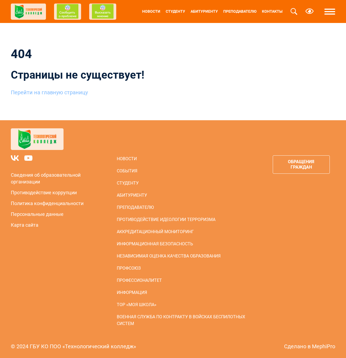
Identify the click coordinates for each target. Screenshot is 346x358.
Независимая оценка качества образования (169, 256)
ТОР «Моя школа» (137, 304)
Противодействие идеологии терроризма (166, 219)
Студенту (175, 11)
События (127, 170)
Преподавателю (240, 11)
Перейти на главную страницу (49, 92)
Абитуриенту (204, 11)
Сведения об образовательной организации (46, 178)
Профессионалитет (139, 280)
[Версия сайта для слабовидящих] (309, 12)
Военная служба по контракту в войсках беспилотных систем (181, 320)
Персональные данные (37, 214)
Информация (132, 292)
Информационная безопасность (155, 243)
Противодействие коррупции (44, 192)
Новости (151, 11)
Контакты (272, 11)
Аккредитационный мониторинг (155, 231)
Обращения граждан (301, 164)
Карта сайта (24, 225)
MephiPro (323, 346)
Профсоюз (129, 268)
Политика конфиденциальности (47, 203)
